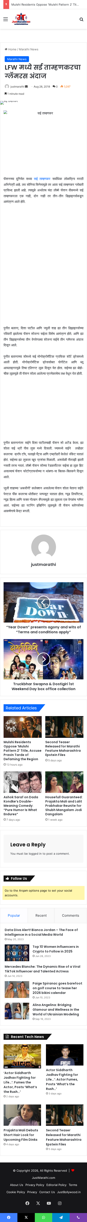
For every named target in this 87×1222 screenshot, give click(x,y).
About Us (16, 1185)
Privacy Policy (34, 1185)
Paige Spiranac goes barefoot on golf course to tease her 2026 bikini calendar (57, 988)
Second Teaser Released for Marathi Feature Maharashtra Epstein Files (63, 748)
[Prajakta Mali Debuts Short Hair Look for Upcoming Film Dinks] (22, 1115)
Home (12, 49)
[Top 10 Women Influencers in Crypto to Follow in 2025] (17, 952)
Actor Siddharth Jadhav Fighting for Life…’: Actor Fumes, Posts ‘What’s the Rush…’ (62, 1079)
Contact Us (47, 1192)
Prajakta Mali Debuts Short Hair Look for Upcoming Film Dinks (21, 1135)
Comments (70, 915)
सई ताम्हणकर (42, 179)
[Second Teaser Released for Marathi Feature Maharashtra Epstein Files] (64, 727)
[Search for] (81, 21)
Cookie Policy (15, 1192)
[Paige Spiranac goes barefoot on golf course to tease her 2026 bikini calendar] (17, 989)
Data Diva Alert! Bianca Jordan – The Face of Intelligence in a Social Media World (41, 932)
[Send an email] (26, 86)
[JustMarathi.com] (21, 19)
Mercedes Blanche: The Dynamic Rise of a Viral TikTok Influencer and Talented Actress (42, 969)
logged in (35, 853)
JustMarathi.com (43, 1177)
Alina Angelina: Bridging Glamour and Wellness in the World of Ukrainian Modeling (56, 1010)
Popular (14, 915)
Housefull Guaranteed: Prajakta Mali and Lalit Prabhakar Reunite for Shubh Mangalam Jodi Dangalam (64, 805)
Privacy (32, 1192)
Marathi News (28, 49)
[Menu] (5, 21)
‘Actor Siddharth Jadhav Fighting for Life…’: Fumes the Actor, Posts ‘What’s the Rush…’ (20, 1082)
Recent (41, 915)
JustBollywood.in (69, 1192)
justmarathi (17, 86)
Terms (73, 1185)
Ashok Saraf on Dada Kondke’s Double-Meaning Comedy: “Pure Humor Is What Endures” (21, 805)
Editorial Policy (56, 1185)
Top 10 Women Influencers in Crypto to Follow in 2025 (56, 949)
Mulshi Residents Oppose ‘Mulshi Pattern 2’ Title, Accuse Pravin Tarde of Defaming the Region (22, 750)
